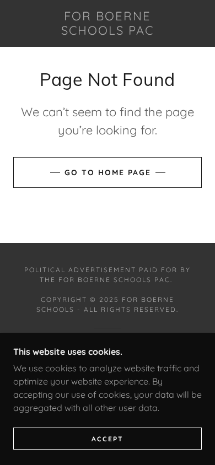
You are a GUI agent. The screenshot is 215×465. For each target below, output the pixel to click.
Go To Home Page (107, 172)
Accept (107, 439)
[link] (107, 23)
